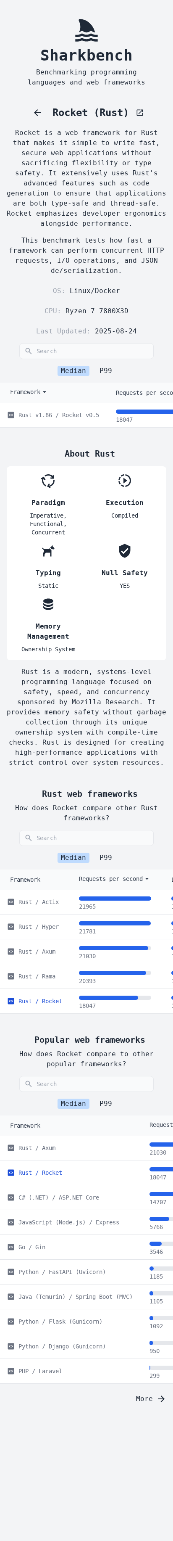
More (144, 1399)
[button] (166, 10)
